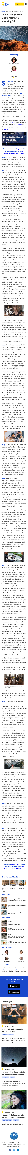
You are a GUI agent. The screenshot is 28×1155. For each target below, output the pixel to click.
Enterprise (23, 1142)
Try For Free (19, 4)
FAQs (19, 1142)
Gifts (11, 1142)
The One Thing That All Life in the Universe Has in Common (13, 1073)
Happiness (11, 1034)
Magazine (3, 11)
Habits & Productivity (7, 1120)
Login (24, 1144)
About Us (4, 1144)
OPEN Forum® (17, 125)
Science (12, 1077)
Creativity (5, 1034)
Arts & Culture (5, 1077)
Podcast (15, 1142)
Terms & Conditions (12, 1144)
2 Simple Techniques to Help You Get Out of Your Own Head (13, 1116)
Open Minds (11, 122)
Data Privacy (19, 1144)
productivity (7, 129)
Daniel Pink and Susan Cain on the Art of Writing (13, 1030)
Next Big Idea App (5, 1142)
